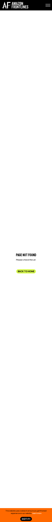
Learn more (36, 513)
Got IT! (26, 518)
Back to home (26, 271)
